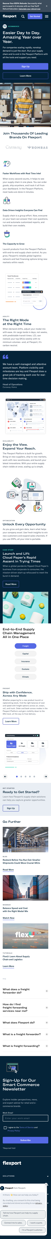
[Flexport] (9, 16)
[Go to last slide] (5, 776)
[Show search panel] (23, 16)
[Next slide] (45, 776)
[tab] (17, 776)
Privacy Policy (14, 1130)
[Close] (46, 6)
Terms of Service (26, 1127)
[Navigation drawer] (46, 16)
